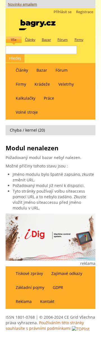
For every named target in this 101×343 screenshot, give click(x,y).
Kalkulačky (25, 98)
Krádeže (42, 84)
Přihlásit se (63, 12)
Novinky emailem (22, 4)
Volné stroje (27, 112)
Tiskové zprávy (29, 273)
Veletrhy (66, 84)
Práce (49, 98)
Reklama (24, 301)
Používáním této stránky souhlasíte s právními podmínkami (45, 325)
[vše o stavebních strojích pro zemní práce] (37, 23)
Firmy (21, 84)
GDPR (58, 287)
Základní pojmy (30, 287)
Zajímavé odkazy (66, 273)
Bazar (41, 70)
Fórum (62, 70)
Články (22, 70)
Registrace (84, 12)
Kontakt (47, 301)
